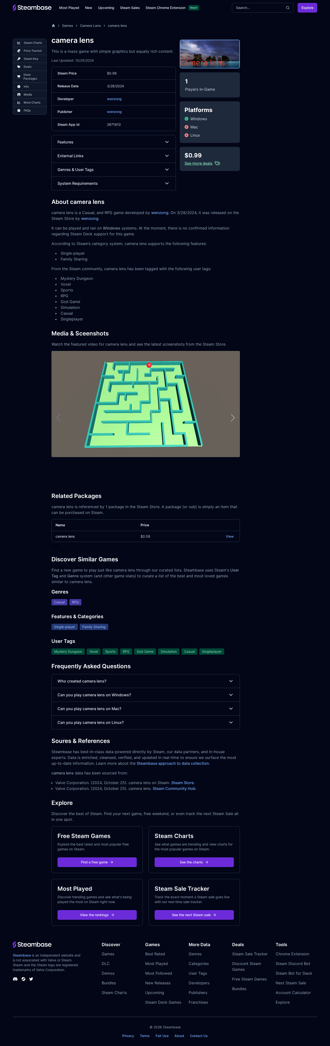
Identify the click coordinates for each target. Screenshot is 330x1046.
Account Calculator (293, 992)
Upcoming (106, 8)
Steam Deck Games (163, 1002)
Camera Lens (90, 25)
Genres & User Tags (75, 169)
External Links (70, 155)
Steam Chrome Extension (166, 8)
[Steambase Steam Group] (23, 979)
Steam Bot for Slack (294, 973)
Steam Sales (130, 8)
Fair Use (162, 1036)
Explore (307, 8)
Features (65, 142)
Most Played (69, 8)
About (179, 1036)
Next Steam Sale (291, 982)
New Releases (158, 982)
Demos (108, 973)
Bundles (109, 982)
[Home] (53, 26)
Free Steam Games (249, 979)
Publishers (198, 992)
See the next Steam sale (191, 915)
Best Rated (155, 953)
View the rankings (94, 915)
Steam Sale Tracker (250, 953)
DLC (106, 963)
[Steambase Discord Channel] (15, 979)
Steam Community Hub (174, 788)
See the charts (191, 862)
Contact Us (199, 1036)
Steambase (22, 955)
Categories (199, 963)
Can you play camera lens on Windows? (94, 694)
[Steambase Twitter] (31, 979)
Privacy (128, 1036)
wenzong (114, 99)
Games (67, 25)
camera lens (117, 25)
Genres (195, 953)
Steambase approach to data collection (173, 763)
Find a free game (94, 862)
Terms (145, 1036)
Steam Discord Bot (293, 963)
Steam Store (182, 782)
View (230, 536)
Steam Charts (114, 992)
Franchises (198, 1002)
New (88, 8)
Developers (199, 982)
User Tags (198, 973)
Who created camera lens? (81, 681)
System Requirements (77, 183)
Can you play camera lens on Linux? (90, 722)
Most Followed (158, 973)
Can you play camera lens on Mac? (89, 708)
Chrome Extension (292, 953)
